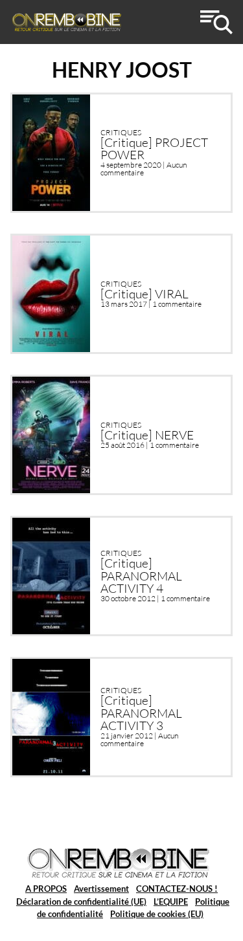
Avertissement (101, 888)
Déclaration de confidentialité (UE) (81, 901)
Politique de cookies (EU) (156, 914)
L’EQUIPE (171, 901)
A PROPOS (46, 888)
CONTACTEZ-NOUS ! (177, 888)
